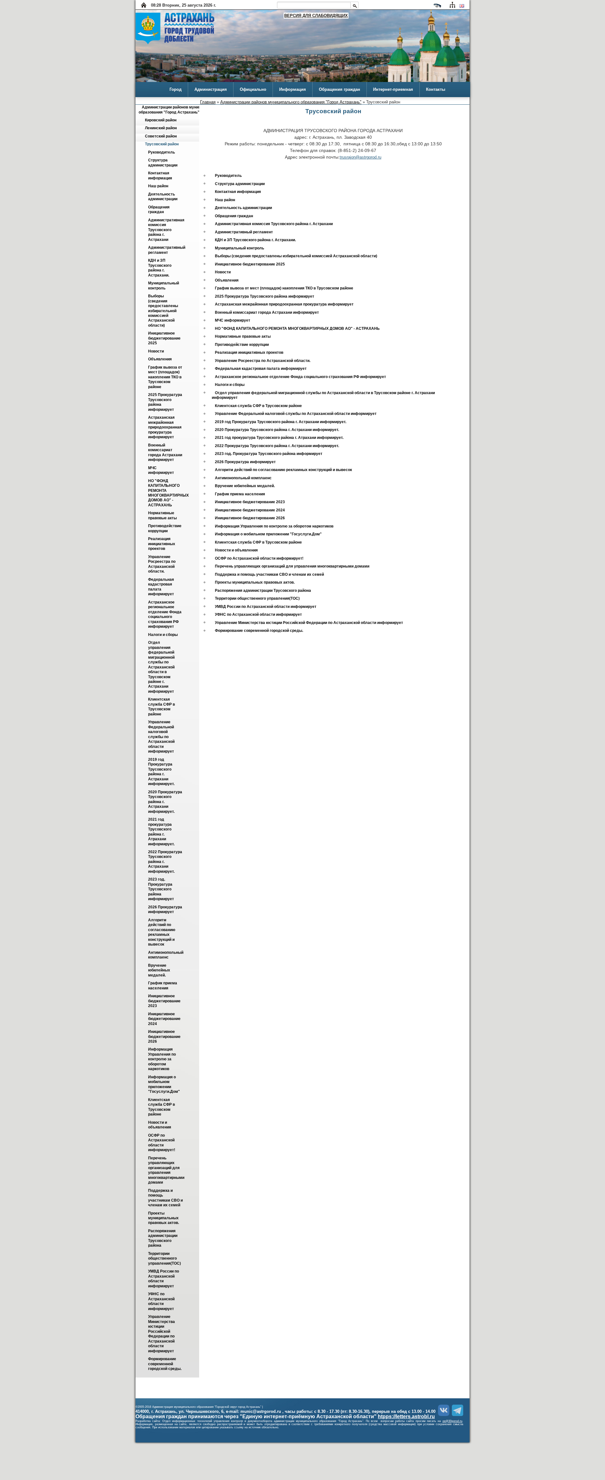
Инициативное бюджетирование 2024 (165, 1019)
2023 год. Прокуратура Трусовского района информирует (161, 889)
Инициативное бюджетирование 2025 (165, 338)
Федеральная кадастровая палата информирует (161, 586)
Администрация (210, 89)
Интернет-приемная (393, 89)
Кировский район (160, 120)
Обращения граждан (339, 89)
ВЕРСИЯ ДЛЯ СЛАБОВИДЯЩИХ (316, 15)
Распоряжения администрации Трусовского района (163, 1238)
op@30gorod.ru (452, 1421)
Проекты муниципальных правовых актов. (164, 1218)
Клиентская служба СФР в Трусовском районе (162, 706)
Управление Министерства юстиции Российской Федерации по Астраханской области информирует (162, 1334)
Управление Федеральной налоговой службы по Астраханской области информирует (162, 737)
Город (176, 89)
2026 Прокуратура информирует (165, 909)
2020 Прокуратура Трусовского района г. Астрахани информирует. (277, 430)
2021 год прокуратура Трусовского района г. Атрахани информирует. (161, 832)
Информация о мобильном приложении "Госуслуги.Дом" (164, 1084)
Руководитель (161, 152)
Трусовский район (162, 144)
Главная (208, 102)
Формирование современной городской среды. (165, 1364)
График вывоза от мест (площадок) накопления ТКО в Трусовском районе (165, 377)
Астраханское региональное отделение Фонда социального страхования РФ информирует (165, 614)
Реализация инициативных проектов (162, 544)
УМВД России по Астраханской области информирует (164, 1278)
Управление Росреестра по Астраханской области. (162, 564)
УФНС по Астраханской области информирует (162, 1301)
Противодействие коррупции (165, 528)
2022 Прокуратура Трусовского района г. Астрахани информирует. (277, 446)
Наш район (158, 186)
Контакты (435, 89)
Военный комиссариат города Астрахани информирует (165, 452)
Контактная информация (160, 175)
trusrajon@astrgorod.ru (360, 157)
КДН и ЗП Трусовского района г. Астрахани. (160, 268)
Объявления (160, 359)
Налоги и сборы (163, 634)
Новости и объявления (159, 1124)
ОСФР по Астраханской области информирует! (162, 1142)
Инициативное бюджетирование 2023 (165, 1001)
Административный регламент (167, 250)
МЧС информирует (161, 470)
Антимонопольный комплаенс (166, 954)
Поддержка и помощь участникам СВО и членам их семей (166, 1197)
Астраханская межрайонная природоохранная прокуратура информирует (165, 428)
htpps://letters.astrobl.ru (406, 1416)
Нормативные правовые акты (162, 515)
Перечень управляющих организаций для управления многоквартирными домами (166, 1170)
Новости (156, 351)
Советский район (161, 136)
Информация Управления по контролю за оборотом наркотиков (162, 1059)
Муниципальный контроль (164, 285)
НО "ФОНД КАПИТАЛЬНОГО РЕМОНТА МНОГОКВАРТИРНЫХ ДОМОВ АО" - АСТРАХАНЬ (169, 493)
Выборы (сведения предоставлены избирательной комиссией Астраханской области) (163, 311)
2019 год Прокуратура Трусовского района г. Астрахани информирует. (161, 771)
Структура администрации (162, 162)
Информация (292, 89)
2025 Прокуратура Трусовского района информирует (264, 296)
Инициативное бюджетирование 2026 (165, 1037)
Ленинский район (161, 128)
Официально (253, 89)
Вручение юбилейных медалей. (159, 970)
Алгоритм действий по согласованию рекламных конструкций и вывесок (162, 932)
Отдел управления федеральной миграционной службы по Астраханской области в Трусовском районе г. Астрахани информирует (162, 667)
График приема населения (163, 985)
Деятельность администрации (162, 196)
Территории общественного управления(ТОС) (164, 1258)
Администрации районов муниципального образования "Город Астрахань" (290, 102)
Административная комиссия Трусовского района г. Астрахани (166, 230)
